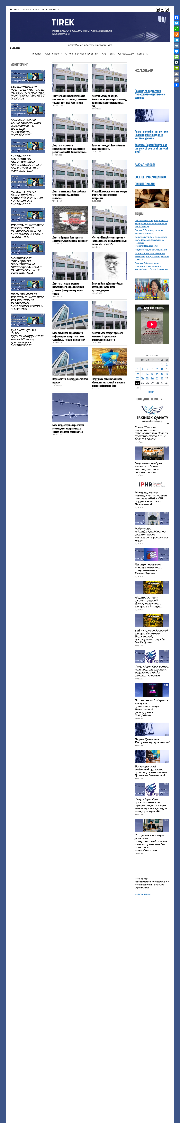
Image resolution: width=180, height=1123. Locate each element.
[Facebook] (176, 17)
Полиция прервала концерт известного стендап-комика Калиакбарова (148, 569)
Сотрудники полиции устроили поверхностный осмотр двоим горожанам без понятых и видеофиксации (151, 843)
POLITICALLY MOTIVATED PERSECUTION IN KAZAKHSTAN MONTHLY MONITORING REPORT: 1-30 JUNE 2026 (27, 231)
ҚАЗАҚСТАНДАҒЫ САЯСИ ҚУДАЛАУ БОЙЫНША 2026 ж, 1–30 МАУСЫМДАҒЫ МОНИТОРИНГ (26, 198)
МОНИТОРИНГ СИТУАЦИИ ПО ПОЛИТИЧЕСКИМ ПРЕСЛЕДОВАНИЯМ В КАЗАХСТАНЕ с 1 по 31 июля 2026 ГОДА (26, 163)
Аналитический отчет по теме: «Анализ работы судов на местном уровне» (151, 134)
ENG (112, 53)
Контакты (54, 9)
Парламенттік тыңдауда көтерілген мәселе (70, 380)
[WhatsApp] (176, 29)
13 (152, 373)
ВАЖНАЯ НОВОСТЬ (145, 164)
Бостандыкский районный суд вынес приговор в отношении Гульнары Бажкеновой (151, 771)
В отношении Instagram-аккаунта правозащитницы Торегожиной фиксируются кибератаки (151, 708)
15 (162, 373)
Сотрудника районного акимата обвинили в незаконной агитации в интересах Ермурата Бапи (108, 382)
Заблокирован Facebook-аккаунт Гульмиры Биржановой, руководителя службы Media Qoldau (152, 636)
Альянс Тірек (39, 9)
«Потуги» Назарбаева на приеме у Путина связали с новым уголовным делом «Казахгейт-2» (109, 241)
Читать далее (142, 894)
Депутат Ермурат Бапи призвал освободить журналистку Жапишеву (69, 239)
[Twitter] (176, 23)
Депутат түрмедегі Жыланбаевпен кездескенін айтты (108, 146)
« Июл (151, 391)
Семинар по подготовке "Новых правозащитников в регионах (150, 94)
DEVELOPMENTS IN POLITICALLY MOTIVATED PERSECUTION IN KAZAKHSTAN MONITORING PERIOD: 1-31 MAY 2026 (27, 302)
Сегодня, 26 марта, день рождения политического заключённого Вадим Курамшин (151, 266)
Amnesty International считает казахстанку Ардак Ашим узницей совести (152, 256)
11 (142, 373)
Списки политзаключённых (81, 53)
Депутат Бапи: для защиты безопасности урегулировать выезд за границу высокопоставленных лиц (109, 101)
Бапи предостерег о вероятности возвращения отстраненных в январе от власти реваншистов (68, 428)
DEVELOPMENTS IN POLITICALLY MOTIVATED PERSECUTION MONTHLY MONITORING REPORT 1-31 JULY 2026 (28, 92)
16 (167, 373)
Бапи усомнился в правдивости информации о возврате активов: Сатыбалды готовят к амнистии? (68, 336)
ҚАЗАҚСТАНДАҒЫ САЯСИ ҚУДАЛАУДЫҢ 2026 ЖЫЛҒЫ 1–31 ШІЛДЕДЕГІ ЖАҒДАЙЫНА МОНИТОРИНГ (26, 127)
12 (147, 373)
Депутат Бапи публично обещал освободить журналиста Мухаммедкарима (107, 287)
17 (137, 378)
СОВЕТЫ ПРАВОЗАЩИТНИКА (150, 177)
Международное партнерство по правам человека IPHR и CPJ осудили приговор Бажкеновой (151, 498)
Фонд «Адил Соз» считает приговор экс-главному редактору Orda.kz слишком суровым (152, 671)
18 (142, 378)
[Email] (176, 74)
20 (152, 378)
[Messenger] (176, 51)
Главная (26, 9)
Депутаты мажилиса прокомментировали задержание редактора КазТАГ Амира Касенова (69, 148)
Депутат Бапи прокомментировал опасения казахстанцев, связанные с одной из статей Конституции (69, 99)
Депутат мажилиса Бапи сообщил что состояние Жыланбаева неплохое (69, 194)
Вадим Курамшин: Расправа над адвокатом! (152, 741)
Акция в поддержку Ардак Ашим (151, 249)
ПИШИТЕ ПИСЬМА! (145, 184)
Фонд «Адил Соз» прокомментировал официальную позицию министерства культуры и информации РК (151, 805)
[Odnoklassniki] (176, 34)
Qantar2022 (125, 53)
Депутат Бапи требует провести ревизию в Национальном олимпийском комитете (107, 336)
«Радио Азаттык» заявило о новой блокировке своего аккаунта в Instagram (149, 602)
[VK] (176, 45)
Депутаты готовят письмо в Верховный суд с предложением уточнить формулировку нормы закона (68, 288)
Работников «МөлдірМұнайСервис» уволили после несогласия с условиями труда (151, 534)
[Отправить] (176, 85)
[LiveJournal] (176, 62)
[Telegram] (176, 40)
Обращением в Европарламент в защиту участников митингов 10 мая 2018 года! (151, 223)
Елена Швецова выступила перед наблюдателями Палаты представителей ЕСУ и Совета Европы (151, 433)
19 (147, 378)
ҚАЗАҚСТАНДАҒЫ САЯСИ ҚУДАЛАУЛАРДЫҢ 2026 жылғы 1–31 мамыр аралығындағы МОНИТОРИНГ (27, 338)
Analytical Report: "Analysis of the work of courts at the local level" (151, 148)
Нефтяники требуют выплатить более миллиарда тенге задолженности (148, 468)
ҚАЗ (104, 53)
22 (162, 378)
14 (157, 373)
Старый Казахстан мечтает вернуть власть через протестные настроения (109, 194)
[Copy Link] (176, 79)
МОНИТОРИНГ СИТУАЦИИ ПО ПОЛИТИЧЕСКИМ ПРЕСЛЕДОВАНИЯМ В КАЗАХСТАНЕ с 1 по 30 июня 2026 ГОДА (26, 266)
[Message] (176, 57)
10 (137, 373)
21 (157, 378)
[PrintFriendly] (176, 68)
